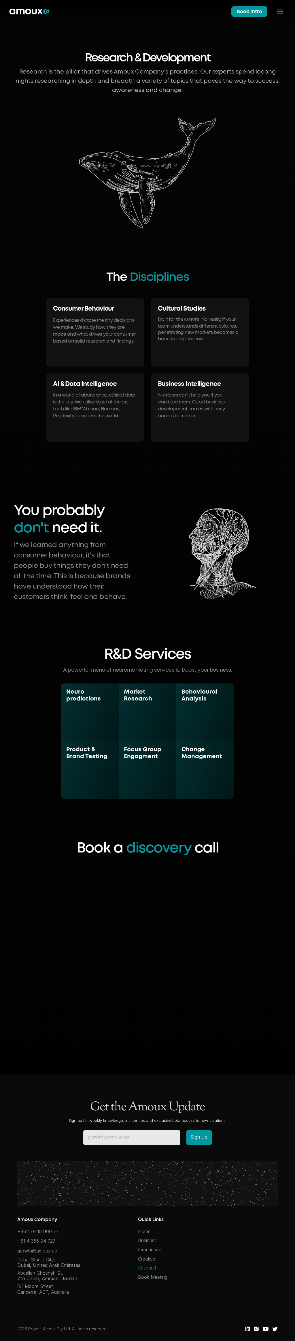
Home (144, 1231)
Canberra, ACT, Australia (43, 1292)
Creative (146, 1259)
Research (148, 1268)
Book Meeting (152, 1277)
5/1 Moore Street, (36, 1286)
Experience (149, 1249)
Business (147, 1240)
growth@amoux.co (37, 1251)
